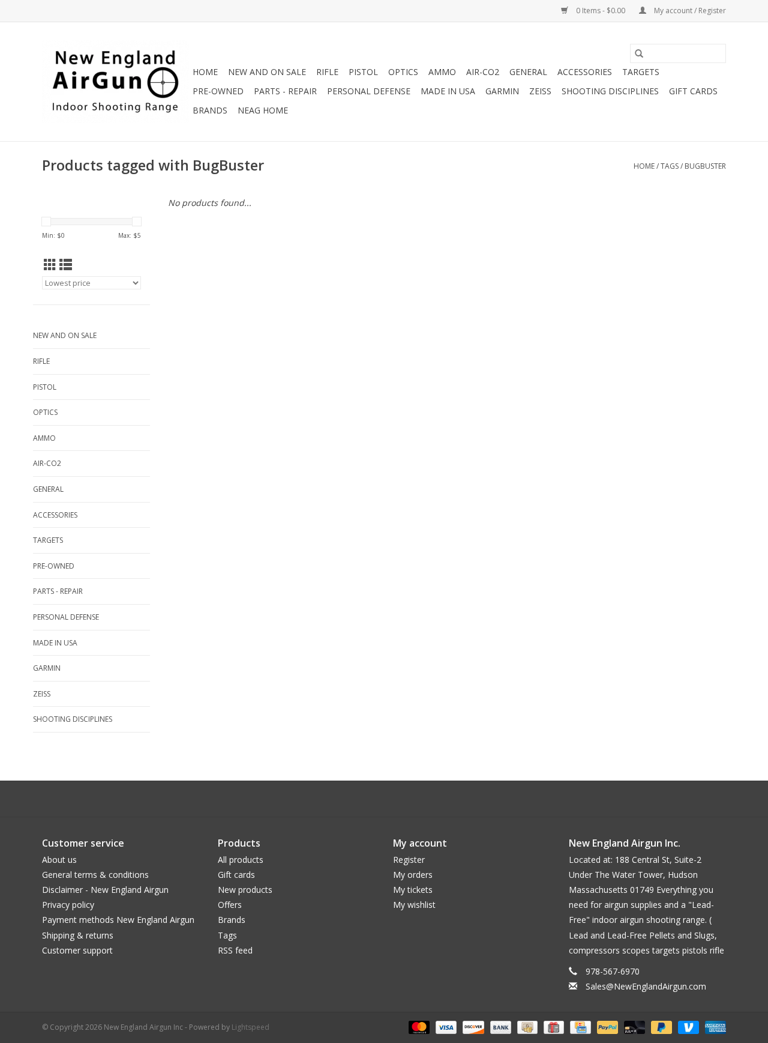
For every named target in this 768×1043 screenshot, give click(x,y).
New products (245, 889)
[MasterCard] (417, 1027)
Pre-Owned (218, 91)
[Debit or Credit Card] (633, 1027)
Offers (230, 904)
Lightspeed (250, 1027)
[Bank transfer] (499, 1027)
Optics (403, 71)
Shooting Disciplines (610, 91)
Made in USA (448, 91)
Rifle (327, 71)
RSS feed (235, 950)
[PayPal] (606, 1027)
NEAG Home (263, 110)
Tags (670, 166)
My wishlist (414, 904)
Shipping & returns (77, 935)
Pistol (363, 71)
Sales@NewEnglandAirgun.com (646, 986)
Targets (640, 71)
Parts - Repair (285, 91)
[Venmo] (687, 1027)
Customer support (77, 950)
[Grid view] (50, 264)
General (528, 71)
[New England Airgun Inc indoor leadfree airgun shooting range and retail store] (115, 81)
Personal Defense (368, 91)
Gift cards (693, 91)
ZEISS (540, 91)
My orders (413, 874)
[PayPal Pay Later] (660, 1027)
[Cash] (526, 1027)
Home (205, 71)
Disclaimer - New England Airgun (105, 889)
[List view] (65, 264)
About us (59, 859)
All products (240, 859)
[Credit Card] (579, 1027)
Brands (210, 110)
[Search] (639, 53)
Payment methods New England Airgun (118, 919)
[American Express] (713, 1027)
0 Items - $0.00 (600, 10)
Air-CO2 (482, 71)
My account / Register (689, 10)
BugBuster (705, 166)
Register (409, 859)
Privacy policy (68, 904)
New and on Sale (267, 71)
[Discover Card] (471, 1027)
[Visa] (444, 1027)
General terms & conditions (95, 874)
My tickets (413, 889)
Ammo (442, 71)
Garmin (502, 91)
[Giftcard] (552, 1027)
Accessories (584, 71)
